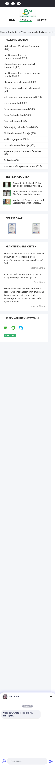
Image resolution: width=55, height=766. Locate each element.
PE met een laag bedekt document (37, 32)
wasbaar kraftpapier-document (20, 166)
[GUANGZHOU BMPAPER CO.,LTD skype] (23, 328)
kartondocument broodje (16, 145)
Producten (26, 20)
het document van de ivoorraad (20, 97)
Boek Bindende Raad (14, 115)
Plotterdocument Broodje (17, 133)
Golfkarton (9, 160)
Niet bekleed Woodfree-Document (22, 46)
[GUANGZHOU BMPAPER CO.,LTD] (27, 13)
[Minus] (51, 696)
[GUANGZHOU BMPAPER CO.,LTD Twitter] (13, 4)
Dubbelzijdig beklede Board (18, 127)
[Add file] (4, 761)
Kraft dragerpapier (13, 139)
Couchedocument (13, 121)
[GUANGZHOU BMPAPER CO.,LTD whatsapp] (15, 328)
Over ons (41, 20)
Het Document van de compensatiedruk (15, 57)
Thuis (12, 20)
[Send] (51, 761)
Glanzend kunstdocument (17, 82)
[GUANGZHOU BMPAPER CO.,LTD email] (7, 328)
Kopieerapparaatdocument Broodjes (22, 151)
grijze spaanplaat (12, 103)
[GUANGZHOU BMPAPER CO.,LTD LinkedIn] (19, 3)
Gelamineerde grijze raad (16, 109)
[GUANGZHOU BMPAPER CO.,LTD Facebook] (7, 3)
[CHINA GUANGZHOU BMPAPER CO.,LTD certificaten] (12, 228)
